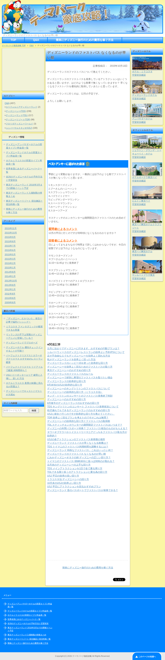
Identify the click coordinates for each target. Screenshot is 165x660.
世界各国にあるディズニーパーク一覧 (24, 170)
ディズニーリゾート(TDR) (18, 119)
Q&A (36, 40)
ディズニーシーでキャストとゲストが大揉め (24, 393)
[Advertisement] (87, 130)
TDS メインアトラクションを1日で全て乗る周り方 (74, 468)
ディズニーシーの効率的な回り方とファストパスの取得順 (78, 421)
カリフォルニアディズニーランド (21, 107)
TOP (13, 40)
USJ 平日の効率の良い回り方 (63, 475)
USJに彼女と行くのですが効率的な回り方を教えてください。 (81, 413)
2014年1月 (10, 276)
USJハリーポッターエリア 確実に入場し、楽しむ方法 (24, 377)
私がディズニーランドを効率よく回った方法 (71, 359)
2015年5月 (10, 254)
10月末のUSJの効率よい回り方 (64, 483)
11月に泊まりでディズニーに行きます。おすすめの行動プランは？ (83, 348)
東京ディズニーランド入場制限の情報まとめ (24, 194)
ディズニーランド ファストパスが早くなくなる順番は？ (77, 443)
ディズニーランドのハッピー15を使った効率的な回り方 (77, 363)
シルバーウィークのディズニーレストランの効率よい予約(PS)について (86, 352)
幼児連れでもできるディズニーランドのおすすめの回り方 (78, 410)
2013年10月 (11, 280)
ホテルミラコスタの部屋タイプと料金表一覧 (24, 162)
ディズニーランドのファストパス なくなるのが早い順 (76, 453)
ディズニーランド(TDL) (17, 115)
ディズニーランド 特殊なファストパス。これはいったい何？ (80, 450)
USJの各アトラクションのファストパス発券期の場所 (76, 439)
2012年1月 (10, 289)
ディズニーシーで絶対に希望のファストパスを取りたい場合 (79, 377)
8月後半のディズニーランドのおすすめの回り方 (73, 403)
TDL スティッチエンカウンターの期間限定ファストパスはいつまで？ (84, 424)
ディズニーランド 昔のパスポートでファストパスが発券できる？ (82, 490)
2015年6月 (10, 250)
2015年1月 (10, 267)
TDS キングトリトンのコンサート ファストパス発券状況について (83, 406)
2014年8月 (10, 272)
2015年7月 (10, 245)
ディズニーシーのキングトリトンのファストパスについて (78, 388)
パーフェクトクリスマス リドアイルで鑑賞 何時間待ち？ (24, 369)
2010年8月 (10, 298)
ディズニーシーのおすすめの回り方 (66, 399)
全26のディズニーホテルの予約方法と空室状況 (24, 178)
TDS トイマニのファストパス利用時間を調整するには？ (77, 446)
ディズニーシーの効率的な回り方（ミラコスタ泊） (75, 392)
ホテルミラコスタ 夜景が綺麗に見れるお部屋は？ (24, 385)
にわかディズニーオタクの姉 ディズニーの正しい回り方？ (79, 457)
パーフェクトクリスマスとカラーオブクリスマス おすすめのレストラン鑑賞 (24, 359)
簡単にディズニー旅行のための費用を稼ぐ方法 (84, 40)
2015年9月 (10, 237)
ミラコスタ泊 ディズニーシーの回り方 (68, 479)
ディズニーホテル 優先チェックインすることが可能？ (24, 349)
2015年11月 (11, 228)
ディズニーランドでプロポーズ (22, 342)
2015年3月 (10, 259)
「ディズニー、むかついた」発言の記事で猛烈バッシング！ (24, 320)
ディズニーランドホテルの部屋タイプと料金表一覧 (24, 154)
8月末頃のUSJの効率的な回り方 (64, 384)
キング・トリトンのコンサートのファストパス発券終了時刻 (79, 395)
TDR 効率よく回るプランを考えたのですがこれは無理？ (77, 417)
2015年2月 (10, 263)
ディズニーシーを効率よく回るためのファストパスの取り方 (79, 366)
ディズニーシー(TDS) (16, 111)
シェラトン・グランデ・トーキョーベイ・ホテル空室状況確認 (146, 153)
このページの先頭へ (147, 656)
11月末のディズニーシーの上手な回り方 (69, 464)
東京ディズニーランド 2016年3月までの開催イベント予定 (24, 186)
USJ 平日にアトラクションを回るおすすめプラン (74, 486)
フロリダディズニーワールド (19, 124)
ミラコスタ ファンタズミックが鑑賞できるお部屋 (24, 328)
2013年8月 (10, 285)
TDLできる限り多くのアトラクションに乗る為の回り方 (77, 472)
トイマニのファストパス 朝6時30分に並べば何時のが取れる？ (81, 461)
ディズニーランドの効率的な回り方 (66, 381)
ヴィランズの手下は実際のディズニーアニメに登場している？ (24, 336)
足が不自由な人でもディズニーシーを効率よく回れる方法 (78, 355)
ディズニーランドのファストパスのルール (70, 374)
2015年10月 (11, 232)
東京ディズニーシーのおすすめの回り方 (69, 370)
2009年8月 (10, 302)
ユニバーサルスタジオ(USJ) (19, 128)
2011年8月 (10, 293)
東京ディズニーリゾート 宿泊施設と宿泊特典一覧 (24, 203)
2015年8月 (10, 241)
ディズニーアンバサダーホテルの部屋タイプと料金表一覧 (24, 146)
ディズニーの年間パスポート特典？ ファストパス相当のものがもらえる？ (87, 428)
